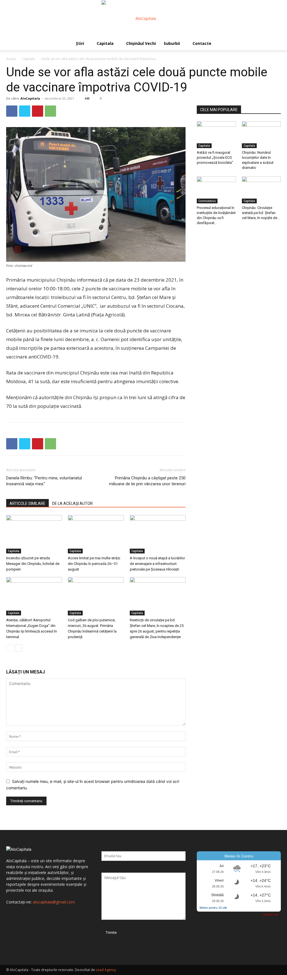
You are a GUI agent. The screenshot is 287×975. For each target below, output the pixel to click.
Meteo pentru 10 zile (213, 907)
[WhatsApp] (50, 111)
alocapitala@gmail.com (54, 902)
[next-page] (18, 648)
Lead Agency (106, 969)
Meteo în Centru (238, 856)
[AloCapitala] (143, 18)
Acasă (11, 58)
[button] (274, 44)
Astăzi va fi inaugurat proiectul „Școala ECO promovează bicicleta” (215, 157)
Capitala (105, 43)
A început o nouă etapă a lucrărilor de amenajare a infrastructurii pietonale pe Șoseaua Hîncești (157, 563)
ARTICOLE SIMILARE (27, 503)
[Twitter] (24, 111)
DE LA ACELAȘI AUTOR (72, 503)
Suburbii (172, 43)
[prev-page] (9, 648)
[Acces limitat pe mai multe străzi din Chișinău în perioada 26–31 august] (96, 534)
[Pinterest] (37, 111)
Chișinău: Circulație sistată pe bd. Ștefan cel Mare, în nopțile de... (261, 213)
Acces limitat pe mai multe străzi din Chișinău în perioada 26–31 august (94, 563)
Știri (80, 43)
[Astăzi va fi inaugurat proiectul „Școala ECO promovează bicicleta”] (216, 134)
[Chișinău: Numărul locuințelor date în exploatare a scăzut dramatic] (261, 134)
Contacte (202, 43)
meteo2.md (270, 914)
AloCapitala (30, 98)
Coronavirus (207, 201)
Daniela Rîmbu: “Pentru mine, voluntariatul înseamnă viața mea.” (44, 480)
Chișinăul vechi (141, 43)
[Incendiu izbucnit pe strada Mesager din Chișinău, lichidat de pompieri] (34, 534)
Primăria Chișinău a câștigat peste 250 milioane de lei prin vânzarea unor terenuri (147, 480)
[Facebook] (11, 111)
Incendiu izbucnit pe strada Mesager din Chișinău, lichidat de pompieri (32, 563)
